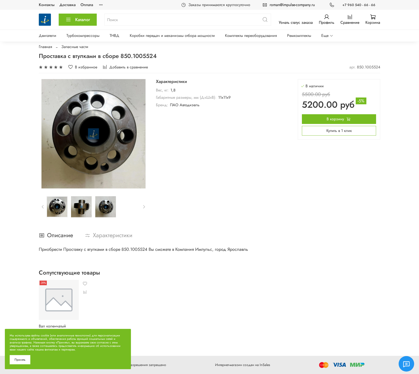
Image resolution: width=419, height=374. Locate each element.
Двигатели (47, 35)
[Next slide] (140, 134)
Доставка (67, 5)
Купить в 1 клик (339, 130)
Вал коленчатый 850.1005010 (52, 328)
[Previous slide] (46, 134)
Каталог (82, 19)
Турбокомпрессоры (82, 35)
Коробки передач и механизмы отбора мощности (172, 35)
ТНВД (114, 35)
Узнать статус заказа (296, 22)
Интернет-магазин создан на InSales (242, 364)
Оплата (87, 5)
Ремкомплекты (299, 35)
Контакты (47, 5)
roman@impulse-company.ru (292, 5)
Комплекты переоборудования (251, 35)
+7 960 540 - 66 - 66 (358, 4)
